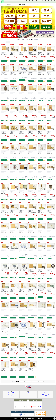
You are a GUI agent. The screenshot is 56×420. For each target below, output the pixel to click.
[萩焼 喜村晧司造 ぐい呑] (51, 68)
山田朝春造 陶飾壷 (3, 133)
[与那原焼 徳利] (5, 88)
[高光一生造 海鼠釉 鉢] (23, 167)
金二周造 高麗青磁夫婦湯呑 (4, 291)
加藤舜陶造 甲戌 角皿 (22, 192)
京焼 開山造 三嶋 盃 (13, 212)
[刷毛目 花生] (42, 147)
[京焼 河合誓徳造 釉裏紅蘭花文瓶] (5, 305)
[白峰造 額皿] (14, 286)
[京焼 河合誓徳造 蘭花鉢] (32, 266)
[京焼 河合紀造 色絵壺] (5, 49)
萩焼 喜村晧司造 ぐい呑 (50, 74)
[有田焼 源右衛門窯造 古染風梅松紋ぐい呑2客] (14, 305)
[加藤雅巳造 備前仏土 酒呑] (51, 325)
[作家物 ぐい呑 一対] (42, 246)
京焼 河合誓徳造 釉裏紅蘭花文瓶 (5, 311)
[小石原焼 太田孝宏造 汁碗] (5, 246)
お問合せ (45, 395)
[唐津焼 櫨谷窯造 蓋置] (14, 364)
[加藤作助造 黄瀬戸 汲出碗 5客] (42, 207)
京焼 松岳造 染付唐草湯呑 (41, 74)
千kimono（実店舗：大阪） (11, 396)
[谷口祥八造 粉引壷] (23, 286)
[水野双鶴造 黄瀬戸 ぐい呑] (23, 345)
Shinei (28, 392)
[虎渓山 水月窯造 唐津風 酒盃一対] (32, 345)
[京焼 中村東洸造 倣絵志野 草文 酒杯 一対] (5, 187)
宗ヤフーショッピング (11, 394)
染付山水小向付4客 (21, 73)
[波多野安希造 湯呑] (14, 325)
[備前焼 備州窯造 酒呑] (5, 345)
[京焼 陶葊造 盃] (5, 147)
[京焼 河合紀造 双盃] (51, 108)
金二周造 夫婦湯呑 (49, 291)
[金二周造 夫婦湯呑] (51, 286)
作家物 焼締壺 (21, 54)
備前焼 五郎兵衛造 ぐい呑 (13, 192)
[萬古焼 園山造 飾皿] (51, 266)
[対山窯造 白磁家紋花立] (5, 68)
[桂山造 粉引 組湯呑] (51, 207)
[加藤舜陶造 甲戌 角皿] (23, 187)
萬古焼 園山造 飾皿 (49, 271)
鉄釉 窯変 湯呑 (49, 192)
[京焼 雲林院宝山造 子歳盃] (51, 49)
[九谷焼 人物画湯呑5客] (42, 286)
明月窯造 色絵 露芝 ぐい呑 (50, 153)
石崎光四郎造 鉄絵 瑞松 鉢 (23, 232)
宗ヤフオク (11, 395)
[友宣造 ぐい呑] (51, 128)
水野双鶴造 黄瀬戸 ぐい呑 (22, 350)
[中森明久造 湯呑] (32, 364)
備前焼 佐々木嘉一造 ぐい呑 (32, 212)
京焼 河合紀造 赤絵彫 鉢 (13, 232)
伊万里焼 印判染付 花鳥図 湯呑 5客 (23, 251)
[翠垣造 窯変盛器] (42, 266)
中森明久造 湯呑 (30, 370)
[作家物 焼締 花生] (42, 325)
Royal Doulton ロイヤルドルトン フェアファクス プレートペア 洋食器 (51, 232)
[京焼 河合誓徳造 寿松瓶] (32, 325)
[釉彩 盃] (23, 147)
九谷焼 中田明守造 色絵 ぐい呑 (23, 370)
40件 (25, 39)
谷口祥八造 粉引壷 (21, 291)
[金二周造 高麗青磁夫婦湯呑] (5, 286)
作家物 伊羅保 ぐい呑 (22, 212)
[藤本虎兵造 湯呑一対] (32, 305)
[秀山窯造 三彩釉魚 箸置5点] (5, 364)
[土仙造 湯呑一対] (14, 49)
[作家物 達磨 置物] (23, 108)
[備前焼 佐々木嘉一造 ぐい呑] (32, 207)
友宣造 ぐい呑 (48, 133)
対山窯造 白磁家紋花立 (4, 74)
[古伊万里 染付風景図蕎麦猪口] (5, 266)
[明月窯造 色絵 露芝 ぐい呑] (51, 147)
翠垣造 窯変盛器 (40, 271)
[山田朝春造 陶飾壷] (5, 128)
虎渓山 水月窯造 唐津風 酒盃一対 (32, 351)
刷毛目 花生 (39, 153)
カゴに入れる (4, 100)
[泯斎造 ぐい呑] (32, 147)
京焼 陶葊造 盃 (3, 153)
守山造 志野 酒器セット (13, 153)
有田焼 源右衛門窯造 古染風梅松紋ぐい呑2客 (14, 311)
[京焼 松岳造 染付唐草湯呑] (42, 68)
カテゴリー (3, 4)
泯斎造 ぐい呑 (30, 153)
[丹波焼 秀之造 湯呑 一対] (51, 167)
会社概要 (45, 392)
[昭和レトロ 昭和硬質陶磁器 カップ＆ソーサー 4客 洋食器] (5, 325)
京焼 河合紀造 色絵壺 (4, 54)
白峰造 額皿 (11, 291)
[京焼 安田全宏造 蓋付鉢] (42, 49)
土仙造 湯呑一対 (12, 54)
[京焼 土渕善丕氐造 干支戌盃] (51, 88)
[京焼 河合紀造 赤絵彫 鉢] (14, 226)
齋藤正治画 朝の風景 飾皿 (31, 232)
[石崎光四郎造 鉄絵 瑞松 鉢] (23, 226)
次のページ (42, 381)
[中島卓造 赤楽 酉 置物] (5, 207)
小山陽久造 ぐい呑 (30, 291)
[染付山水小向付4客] (23, 68)
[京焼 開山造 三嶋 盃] (14, 207)
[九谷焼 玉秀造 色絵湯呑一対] (51, 305)
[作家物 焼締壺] (23, 49)
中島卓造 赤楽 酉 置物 (4, 212)
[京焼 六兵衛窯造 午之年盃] (5, 167)
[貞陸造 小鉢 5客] (14, 246)
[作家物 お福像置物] (23, 88)
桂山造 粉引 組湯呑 (49, 212)
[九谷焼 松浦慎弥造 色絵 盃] (32, 167)
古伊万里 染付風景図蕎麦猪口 (5, 270)
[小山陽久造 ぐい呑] (32, 286)
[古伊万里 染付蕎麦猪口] (23, 266)
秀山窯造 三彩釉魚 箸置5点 (4, 370)
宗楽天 (11, 393)
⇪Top (54, 418)
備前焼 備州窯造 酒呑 (4, 350)
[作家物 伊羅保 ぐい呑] (23, 207)
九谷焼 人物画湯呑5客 (40, 290)
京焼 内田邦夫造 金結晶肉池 (32, 54)
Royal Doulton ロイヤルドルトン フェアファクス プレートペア (42, 311)
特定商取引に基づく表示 (45, 394)
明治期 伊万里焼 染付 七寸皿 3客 (23, 330)
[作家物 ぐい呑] (51, 345)
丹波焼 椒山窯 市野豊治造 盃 (32, 74)
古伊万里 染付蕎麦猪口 (22, 270)
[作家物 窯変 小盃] (42, 167)
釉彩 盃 (20, 153)
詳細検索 (23, 4)
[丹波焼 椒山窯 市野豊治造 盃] (32, 68)
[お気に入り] (39, 4)
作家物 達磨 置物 (21, 113)
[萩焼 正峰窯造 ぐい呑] (42, 345)
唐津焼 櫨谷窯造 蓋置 (13, 370)
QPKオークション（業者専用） (28, 393)
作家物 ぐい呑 (48, 350)
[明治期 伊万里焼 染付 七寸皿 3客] (23, 325)
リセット (27, 4)
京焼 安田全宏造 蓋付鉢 (41, 54)
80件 (29, 39)
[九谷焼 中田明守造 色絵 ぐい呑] (23, 364)
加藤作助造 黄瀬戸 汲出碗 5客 (41, 213)
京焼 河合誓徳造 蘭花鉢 (31, 271)
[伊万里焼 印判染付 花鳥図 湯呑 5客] (23, 246)
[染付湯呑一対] (14, 88)
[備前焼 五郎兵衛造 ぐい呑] (14, 187)
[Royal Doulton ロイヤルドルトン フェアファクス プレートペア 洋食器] (51, 226)
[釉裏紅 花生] (14, 167)
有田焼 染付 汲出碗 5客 (41, 192)
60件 (27, 39)
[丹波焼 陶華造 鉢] (42, 226)
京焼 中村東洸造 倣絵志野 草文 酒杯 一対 (5, 193)
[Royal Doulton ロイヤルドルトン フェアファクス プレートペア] (42, 305)
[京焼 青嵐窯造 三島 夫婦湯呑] (51, 246)
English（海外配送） (11, 392)
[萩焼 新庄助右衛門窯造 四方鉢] (32, 88)
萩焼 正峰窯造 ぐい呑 (40, 350)
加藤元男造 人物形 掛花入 (31, 192)
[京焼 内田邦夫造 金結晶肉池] (32, 49)
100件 (32, 39)
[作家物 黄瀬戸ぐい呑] (23, 305)
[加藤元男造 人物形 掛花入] (32, 187)
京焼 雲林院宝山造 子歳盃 (50, 54)
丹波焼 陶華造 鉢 (40, 232)
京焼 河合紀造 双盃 (49, 113)
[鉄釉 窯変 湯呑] (51, 187)
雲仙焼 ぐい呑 (3, 113)
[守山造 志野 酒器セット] (14, 147)
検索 (19, 4)
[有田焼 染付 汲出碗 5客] (42, 187)
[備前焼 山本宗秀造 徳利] (32, 246)
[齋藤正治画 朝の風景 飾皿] (32, 226)
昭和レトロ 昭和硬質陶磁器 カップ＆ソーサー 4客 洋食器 (5, 331)
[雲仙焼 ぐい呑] (42, 88)
